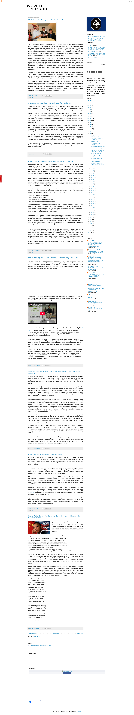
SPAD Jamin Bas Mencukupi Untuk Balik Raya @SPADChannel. (49, 103)
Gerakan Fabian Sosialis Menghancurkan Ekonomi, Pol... (98, 165)
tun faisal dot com (92, 284)
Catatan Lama (79, 633)
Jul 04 (92, 210)
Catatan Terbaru (32, 633)
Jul (90, 133)
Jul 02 (92, 212)
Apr (91, 221)
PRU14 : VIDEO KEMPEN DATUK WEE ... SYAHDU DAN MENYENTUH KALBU (96, 276)
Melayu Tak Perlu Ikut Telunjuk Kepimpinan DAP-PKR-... (98, 155)
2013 (89, 120)
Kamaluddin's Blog (93, 266)
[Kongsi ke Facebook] (49, 96)
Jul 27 (92, 175)
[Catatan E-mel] (43, 95)
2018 (89, 109)
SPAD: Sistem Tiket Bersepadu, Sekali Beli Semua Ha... (97, 138)
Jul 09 (92, 201)
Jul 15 (92, 197)
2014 (89, 118)
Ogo (91, 131)
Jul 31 (92, 135)
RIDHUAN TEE (92, 307)
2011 (89, 232)
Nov (91, 124)
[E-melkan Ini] (45, 96)
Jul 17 (92, 192)
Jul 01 (92, 214)
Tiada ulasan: (38, 95)
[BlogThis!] (47, 96)
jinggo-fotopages (92, 301)
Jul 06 (92, 207)
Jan (91, 228)
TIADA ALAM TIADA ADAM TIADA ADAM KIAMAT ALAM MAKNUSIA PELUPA (96, 54)
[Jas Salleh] (30, 702)
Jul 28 (92, 173)
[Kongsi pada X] (48, 96)
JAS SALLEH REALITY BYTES (37, 7)
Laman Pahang (92, 240)
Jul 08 (92, 203)
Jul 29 (92, 171)
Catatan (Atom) (36, 636)
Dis (90, 122)
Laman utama (56, 633)
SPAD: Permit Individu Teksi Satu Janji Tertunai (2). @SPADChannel (51, 161)
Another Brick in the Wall (94, 249)
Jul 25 (92, 177)
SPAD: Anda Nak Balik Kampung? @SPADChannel (45, 454)
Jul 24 (92, 179)
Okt (90, 126)
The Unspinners (92, 256)
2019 (89, 107)
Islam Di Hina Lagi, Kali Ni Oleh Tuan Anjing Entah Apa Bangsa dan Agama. (53, 258)
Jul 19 (92, 190)
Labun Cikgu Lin (92, 294)
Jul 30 (92, 168)
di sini (32, 492)
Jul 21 (92, 186)
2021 (89, 105)
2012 (89, 230)
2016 (89, 114)
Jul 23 (92, 181)
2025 (89, 101)
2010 (89, 235)
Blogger (79, 711)
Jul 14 (92, 199)
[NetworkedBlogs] (67, 671)
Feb (91, 225)
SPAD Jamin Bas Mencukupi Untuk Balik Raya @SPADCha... (98, 143)
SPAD (33, 97)
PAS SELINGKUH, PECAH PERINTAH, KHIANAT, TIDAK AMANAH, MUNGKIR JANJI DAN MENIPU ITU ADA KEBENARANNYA (96, 288)
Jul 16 (92, 194)
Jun (91, 217)
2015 (89, 116)
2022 (89, 103)
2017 (89, 111)
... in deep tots (91, 272)
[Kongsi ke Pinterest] (51, 96)
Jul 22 (92, 184)
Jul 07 (92, 205)
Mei (91, 219)
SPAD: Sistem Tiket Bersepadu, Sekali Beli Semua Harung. (48, 20)
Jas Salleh (30, 700)
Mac (91, 223)
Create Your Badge (37, 700)
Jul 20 (92, 188)
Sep (91, 128)
